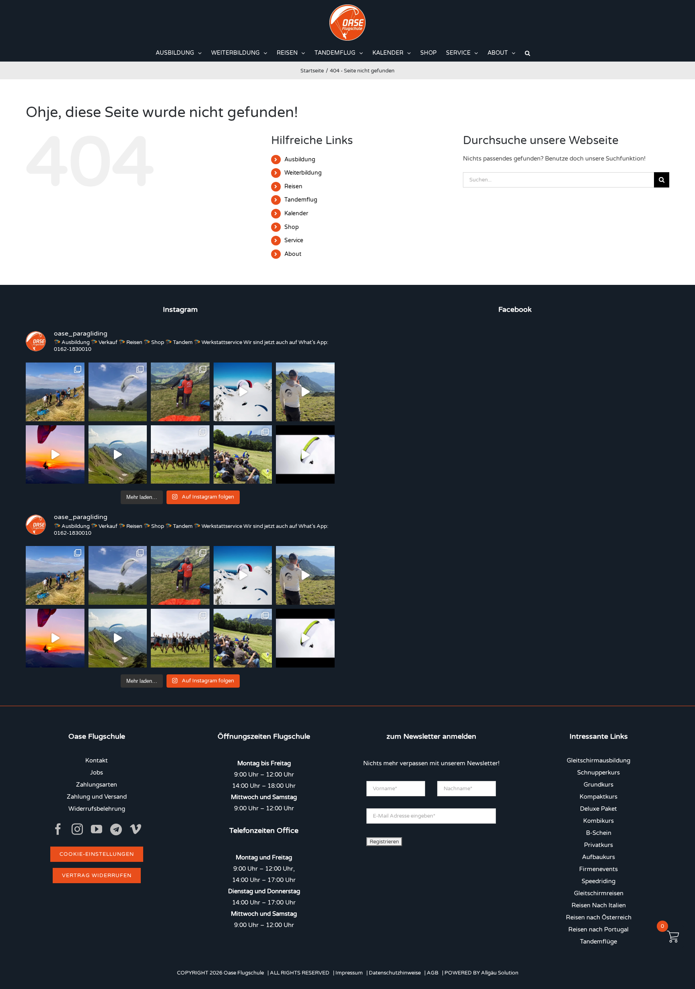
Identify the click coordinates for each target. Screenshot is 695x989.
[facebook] (58, 829)
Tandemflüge (598, 941)
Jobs (96, 772)
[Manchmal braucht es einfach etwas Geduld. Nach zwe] (117, 454)
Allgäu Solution (499, 973)
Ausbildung (299, 159)
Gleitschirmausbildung (598, 760)
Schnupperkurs (598, 772)
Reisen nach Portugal (598, 929)
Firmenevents (598, 869)
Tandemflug (300, 199)
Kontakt (96, 760)
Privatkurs (598, 845)
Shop (291, 227)
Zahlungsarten (96, 784)
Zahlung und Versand (97, 796)
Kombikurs (598, 820)
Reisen (293, 186)
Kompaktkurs (598, 796)
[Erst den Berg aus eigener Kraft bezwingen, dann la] (55, 454)
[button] (527, 53)
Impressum (349, 973)
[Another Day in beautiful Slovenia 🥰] (55, 392)
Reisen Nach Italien (599, 905)
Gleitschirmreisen (598, 893)
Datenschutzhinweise (395, 973)
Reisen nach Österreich (598, 917)
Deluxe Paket (598, 808)
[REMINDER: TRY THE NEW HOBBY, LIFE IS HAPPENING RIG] (243, 392)
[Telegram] (116, 829)
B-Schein (598, 833)
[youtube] (96, 829)
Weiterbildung (303, 172)
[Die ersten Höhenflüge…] (305, 454)
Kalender (296, 213)
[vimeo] (135, 829)
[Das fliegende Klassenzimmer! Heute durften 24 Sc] (243, 454)
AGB (432, 973)
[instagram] (77, 829)
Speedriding (598, 881)
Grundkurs (598, 784)
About (292, 254)
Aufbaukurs (598, 857)
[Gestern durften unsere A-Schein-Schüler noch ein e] (305, 392)
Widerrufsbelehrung (96, 808)
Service (293, 240)
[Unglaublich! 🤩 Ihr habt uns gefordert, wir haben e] (180, 454)
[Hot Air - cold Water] (117, 392)
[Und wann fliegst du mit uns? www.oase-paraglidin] (180, 392)
